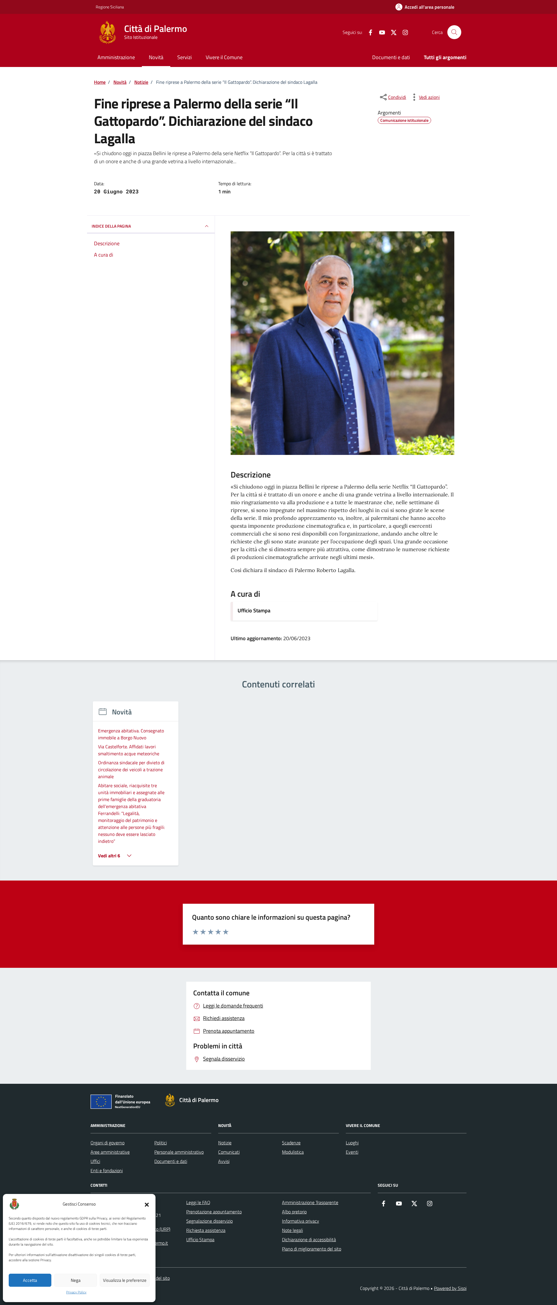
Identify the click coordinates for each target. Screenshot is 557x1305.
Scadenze (291, 1142)
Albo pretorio (294, 1211)
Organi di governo (107, 1142)
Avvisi (223, 1161)
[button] (147, 1204)
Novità (156, 57)
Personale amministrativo (179, 1151)
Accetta (30, 1280)
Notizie (225, 1142)
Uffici (95, 1161)
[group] (136, 787)
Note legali (292, 1230)
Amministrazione (116, 57)
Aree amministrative (110, 1151)
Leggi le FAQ (198, 1202)
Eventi (352, 1151)
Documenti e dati (391, 57)
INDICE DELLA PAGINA (111, 226)
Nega (76, 1280)
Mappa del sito (156, 1278)
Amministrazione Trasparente (310, 1202)
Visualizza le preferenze (125, 1280)
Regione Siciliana (110, 7)
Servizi (184, 57)
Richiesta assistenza (205, 1230)
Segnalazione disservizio (209, 1220)
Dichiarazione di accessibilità (309, 1239)
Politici (160, 1142)
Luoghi (352, 1142)
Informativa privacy (300, 1220)
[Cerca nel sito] (454, 32)
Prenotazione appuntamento (214, 1211)
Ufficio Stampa (254, 610)
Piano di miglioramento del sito (311, 1248)
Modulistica (293, 1151)
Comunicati (229, 1151)
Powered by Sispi (450, 1288)
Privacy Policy (76, 1292)
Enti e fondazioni (107, 1170)
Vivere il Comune (224, 57)
